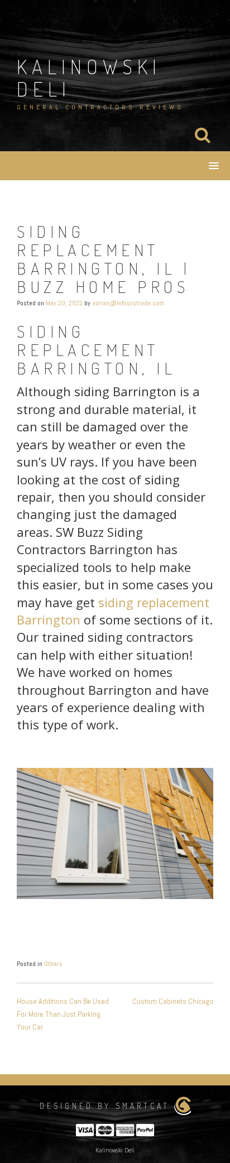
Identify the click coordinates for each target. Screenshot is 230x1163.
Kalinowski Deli (89, 78)
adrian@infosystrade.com (128, 303)
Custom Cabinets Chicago (172, 1001)
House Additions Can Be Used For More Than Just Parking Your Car (63, 1014)
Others (53, 963)
